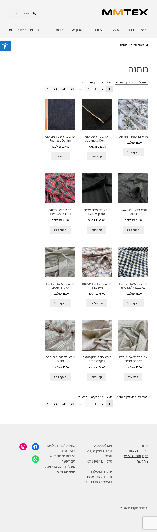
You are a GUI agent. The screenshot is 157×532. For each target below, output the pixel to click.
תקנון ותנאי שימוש (136, 456)
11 (63, 89)
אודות (60, 30)
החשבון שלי (79, 30)
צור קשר (142, 461)
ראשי (144, 30)
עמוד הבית (137, 45)
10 (72, 89)
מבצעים (114, 30)
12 (55, 89)
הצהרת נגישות (138, 451)
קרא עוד (97, 156)
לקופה (98, 30)
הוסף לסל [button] (133, 152)
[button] (5, 46)
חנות (131, 30)
